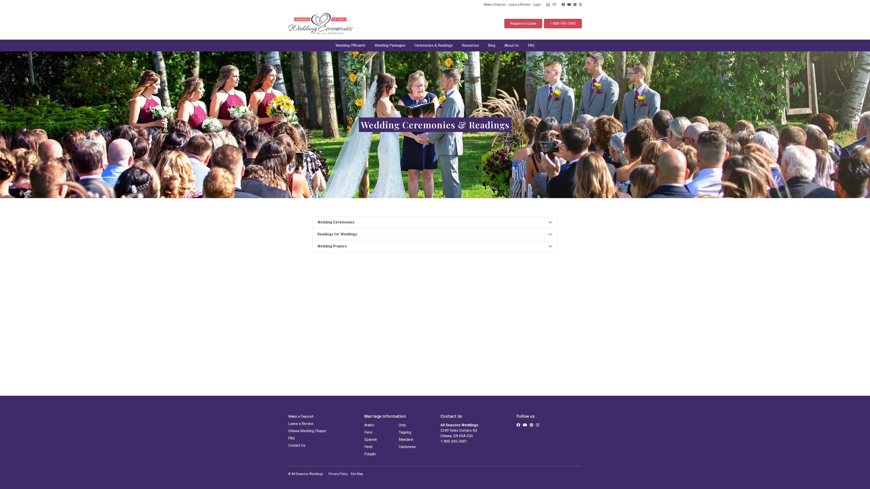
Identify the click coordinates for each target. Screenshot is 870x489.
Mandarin (406, 439)
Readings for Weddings (337, 234)
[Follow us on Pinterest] (575, 4)
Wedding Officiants (350, 45)
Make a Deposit (495, 4)
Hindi (368, 447)
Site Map (356, 474)
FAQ (531, 45)
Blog (491, 45)
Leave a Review (519, 4)
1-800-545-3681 (563, 23)
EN (548, 4)
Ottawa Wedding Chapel (307, 431)
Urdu (402, 425)
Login (537, 4)
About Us (511, 45)
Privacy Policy (338, 474)
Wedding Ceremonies (335, 222)
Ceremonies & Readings (433, 45)
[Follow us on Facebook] (563, 4)
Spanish (370, 439)
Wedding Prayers (332, 246)
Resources (470, 45)
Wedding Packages (390, 45)
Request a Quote (523, 23)
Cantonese (407, 447)
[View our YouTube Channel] (569, 4)
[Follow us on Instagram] (580, 4)
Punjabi (370, 454)
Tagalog (405, 432)
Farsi (368, 432)
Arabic (369, 425)
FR (554, 4)
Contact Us (296, 445)
